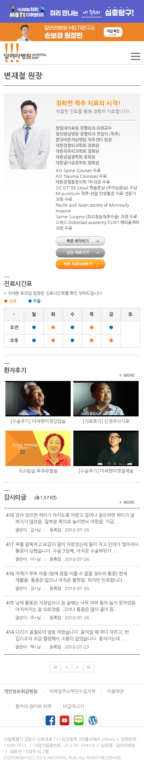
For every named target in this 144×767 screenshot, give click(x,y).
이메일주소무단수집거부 (72, 691)
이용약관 (115, 691)
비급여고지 (73, 706)
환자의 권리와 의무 (33, 706)
